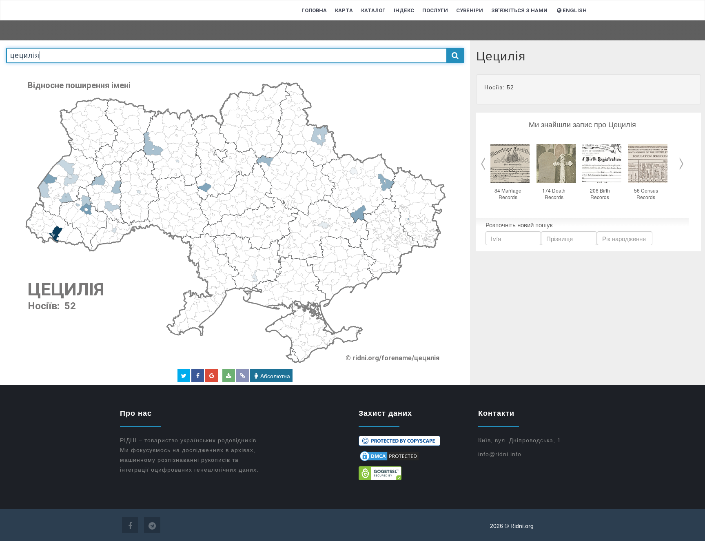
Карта (344, 10)
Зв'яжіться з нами (519, 10)
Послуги (435, 10)
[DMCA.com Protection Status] (412, 456)
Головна (314, 10)
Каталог (373, 10)
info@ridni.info (499, 454)
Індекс (404, 10)
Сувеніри (469, 10)
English (575, 10)
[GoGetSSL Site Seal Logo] (412, 473)
